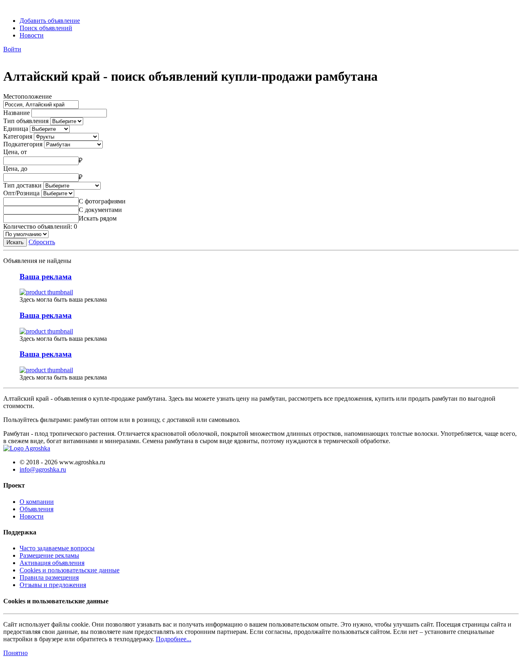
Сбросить (42, 241)
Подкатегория (22, 144)
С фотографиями (102, 201)
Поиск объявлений (46, 27)
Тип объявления (26, 120)
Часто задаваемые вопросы (57, 548)
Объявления (36, 508)
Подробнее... (173, 639)
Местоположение (27, 96)
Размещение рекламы (49, 555)
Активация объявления (52, 562)
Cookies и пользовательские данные (69, 570)
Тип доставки (22, 185)
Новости (32, 35)
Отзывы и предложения (53, 584)
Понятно (15, 652)
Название (16, 112)
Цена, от (15, 151)
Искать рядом (98, 218)
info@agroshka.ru (43, 469)
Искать (15, 242)
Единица (15, 128)
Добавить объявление (50, 20)
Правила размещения (49, 577)
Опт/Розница (21, 193)
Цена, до (15, 168)
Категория (17, 136)
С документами (100, 209)
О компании (37, 501)
